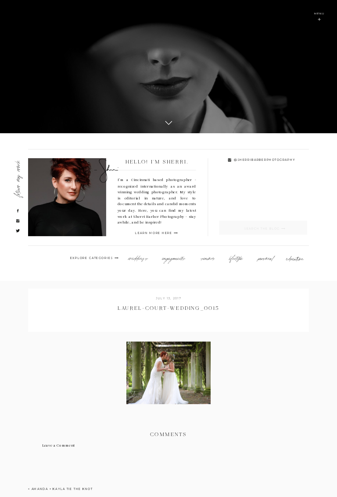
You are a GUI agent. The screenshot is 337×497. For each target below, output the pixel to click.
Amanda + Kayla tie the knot (62, 488)
